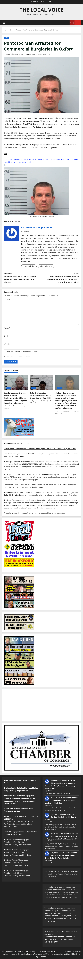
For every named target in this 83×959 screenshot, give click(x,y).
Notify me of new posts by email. (18, 356)
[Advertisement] (41, 705)
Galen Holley (56, 780)
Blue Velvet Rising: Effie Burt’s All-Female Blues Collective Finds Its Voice (61, 855)
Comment (8, 299)
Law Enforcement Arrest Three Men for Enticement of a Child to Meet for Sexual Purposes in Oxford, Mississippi (15, 398)
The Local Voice (42, 9)
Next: (63, 277)
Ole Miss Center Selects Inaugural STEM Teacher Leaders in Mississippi (61, 800)
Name (7, 328)
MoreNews (76, 954)
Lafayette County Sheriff (37, 401)
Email (7, 336)
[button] (4, 23)
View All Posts (46, 266)
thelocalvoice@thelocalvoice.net (62, 937)
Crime (6, 37)
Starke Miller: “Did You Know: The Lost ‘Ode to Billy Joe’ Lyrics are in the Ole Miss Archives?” (61, 836)
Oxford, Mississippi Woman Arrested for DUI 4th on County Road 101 (41, 395)
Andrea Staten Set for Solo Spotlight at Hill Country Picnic (61, 817)
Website (7, 344)
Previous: (20, 277)
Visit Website (28, 266)
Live (77, 22)
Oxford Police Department (14, 54)
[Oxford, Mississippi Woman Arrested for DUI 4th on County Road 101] (41, 382)
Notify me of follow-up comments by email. (22, 352)
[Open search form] (67, 23)
